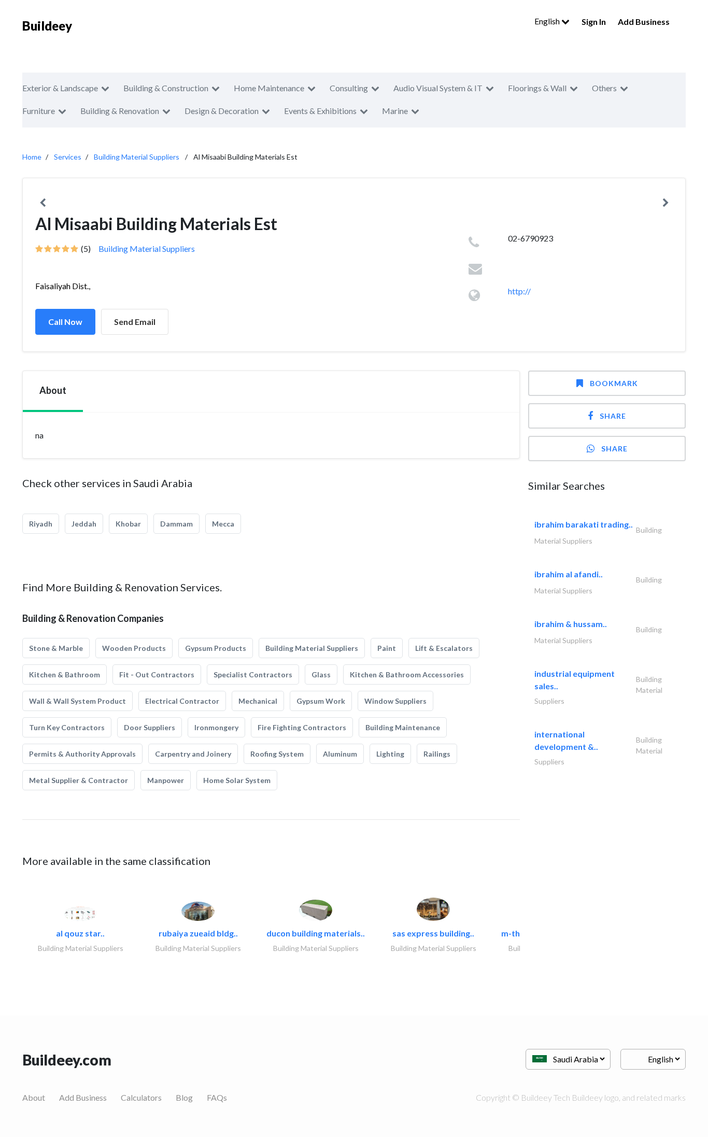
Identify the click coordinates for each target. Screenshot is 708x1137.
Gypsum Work (320, 701)
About (33, 1097)
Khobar (128, 523)
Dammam (176, 523)
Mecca (223, 523)
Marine (395, 111)
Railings (436, 753)
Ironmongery (216, 727)
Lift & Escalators (444, 648)
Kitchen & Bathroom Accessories (407, 674)
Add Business (644, 21)
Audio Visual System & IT (438, 88)
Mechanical (257, 701)
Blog (184, 1097)
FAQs (217, 1097)
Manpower (165, 780)
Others (604, 88)
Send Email (134, 321)
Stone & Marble (56, 648)
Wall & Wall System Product (77, 701)
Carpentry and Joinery (193, 753)
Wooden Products (134, 648)
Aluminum (340, 753)
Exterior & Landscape (60, 88)
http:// (519, 291)
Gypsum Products (215, 648)
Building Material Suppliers (136, 156)
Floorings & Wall (537, 88)
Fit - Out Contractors (156, 674)
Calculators (141, 1097)
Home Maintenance (269, 88)
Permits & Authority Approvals (82, 753)
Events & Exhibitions (320, 111)
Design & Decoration (222, 111)
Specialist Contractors (253, 674)
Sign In (594, 21)
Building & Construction (165, 88)
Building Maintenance (402, 727)
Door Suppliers (149, 727)
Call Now (65, 321)
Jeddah (84, 523)
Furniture (38, 111)
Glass (321, 674)
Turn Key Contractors (67, 727)
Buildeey (47, 25)
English (547, 21)
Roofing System (277, 753)
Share (613, 415)
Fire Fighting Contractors (302, 727)
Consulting (349, 88)
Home (31, 156)
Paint (386, 648)
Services (67, 156)
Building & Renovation (119, 111)
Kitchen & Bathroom (64, 674)
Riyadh (40, 523)
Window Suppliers (395, 701)
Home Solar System (237, 780)
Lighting (390, 753)
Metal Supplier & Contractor (78, 780)
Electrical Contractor (182, 701)
